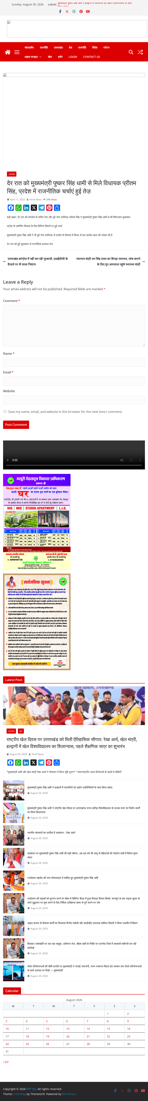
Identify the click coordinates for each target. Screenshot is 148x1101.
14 (88, 1028)
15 (108, 1028)
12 (47, 1028)
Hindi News (35, 199)
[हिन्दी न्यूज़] (7, 52)
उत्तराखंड (58, 47)
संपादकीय (29, 47)
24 (7, 1044)
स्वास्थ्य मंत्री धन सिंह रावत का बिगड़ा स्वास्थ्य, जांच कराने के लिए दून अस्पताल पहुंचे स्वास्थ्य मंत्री (108, 261)
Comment (11, 301)
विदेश (94, 47)
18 (27, 1036)
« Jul (5, 1062)
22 (108, 1036)
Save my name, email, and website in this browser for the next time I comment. (65, 412)
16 (128, 1028)
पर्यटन (106, 47)
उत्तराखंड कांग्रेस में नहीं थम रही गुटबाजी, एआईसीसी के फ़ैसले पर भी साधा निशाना (38, 261)
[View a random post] (140, 52)
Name (8, 353)
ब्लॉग (60, 57)
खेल (50, 57)
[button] (40, 57)
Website (9, 391)
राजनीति (44, 47)
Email (8, 372)
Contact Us (91, 57)
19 (47, 1036)
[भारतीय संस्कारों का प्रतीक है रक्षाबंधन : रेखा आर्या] (13, 835)
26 (47, 1044)
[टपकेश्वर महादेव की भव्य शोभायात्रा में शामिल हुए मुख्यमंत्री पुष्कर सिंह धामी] (13, 881)
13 (67, 1028)
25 (27, 1044)
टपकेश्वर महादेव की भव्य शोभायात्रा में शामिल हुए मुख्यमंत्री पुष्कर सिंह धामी (62, 878)
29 (108, 1044)
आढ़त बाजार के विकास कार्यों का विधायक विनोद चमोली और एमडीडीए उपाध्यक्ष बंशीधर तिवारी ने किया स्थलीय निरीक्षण (82, 923)
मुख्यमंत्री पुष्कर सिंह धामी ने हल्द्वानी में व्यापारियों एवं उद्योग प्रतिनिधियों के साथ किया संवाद (69, 787)
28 (88, 1044)
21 (88, 1036)
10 (7, 1028)
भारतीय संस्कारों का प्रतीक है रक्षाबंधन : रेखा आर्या (51, 832)
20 (67, 1036)
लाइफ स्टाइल (31, 57)
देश (70, 47)
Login (73, 57)
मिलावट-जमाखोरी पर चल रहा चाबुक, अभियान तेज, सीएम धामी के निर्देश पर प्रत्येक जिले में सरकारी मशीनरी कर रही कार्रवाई (81, 946)
